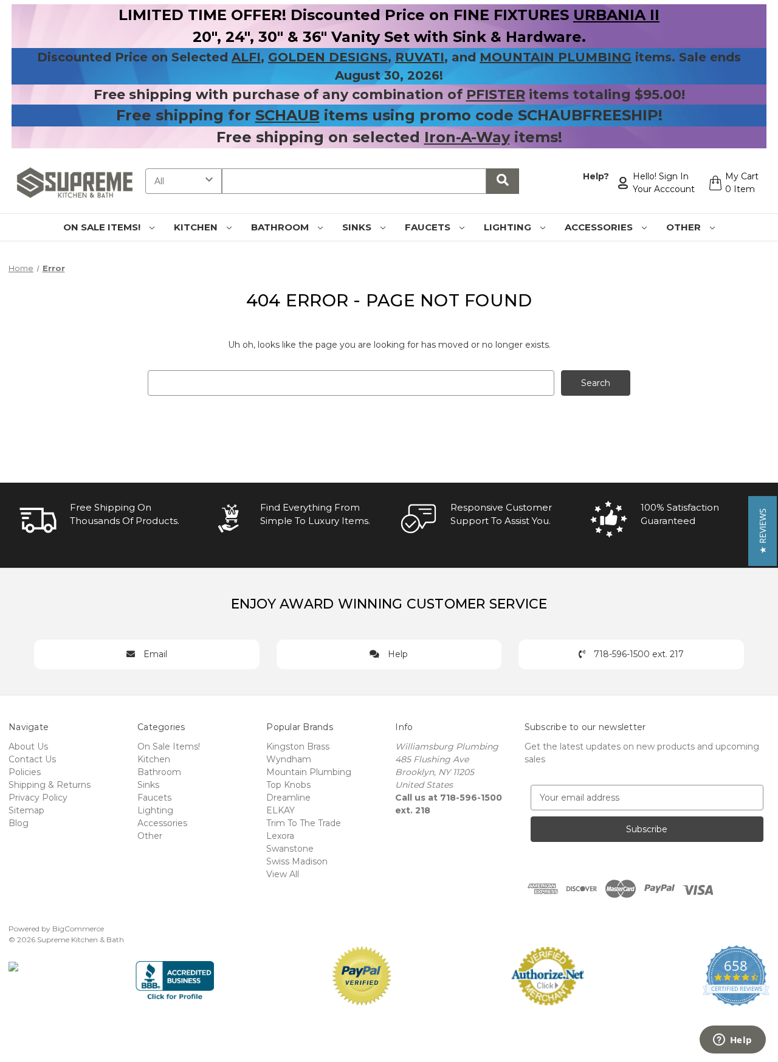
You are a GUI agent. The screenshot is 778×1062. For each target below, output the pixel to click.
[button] (762, 531)
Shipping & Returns (50, 784)
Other (684, 227)
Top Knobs (288, 784)
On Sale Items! (103, 227)
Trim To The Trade (303, 823)
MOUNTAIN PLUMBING (556, 57)
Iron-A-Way (467, 137)
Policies (25, 772)
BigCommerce (78, 928)
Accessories (600, 227)
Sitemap (26, 810)
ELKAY (280, 810)
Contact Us (32, 759)
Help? (596, 176)
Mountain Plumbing (308, 772)
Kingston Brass (297, 746)
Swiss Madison (297, 861)
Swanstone (290, 848)
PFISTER (495, 94)
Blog (19, 823)
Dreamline (288, 797)
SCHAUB (287, 115)
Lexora (280, 835)
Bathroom (281, 227)
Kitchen (197, 227)
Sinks (358, 227)
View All (282, 874)
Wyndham (288, 759)
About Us (28, 746)
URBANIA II (616, 15)
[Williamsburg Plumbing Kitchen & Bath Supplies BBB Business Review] (175, 975)
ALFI (246, 57)
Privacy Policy (38, 797)
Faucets (429, 227)
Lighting (509, 227)
